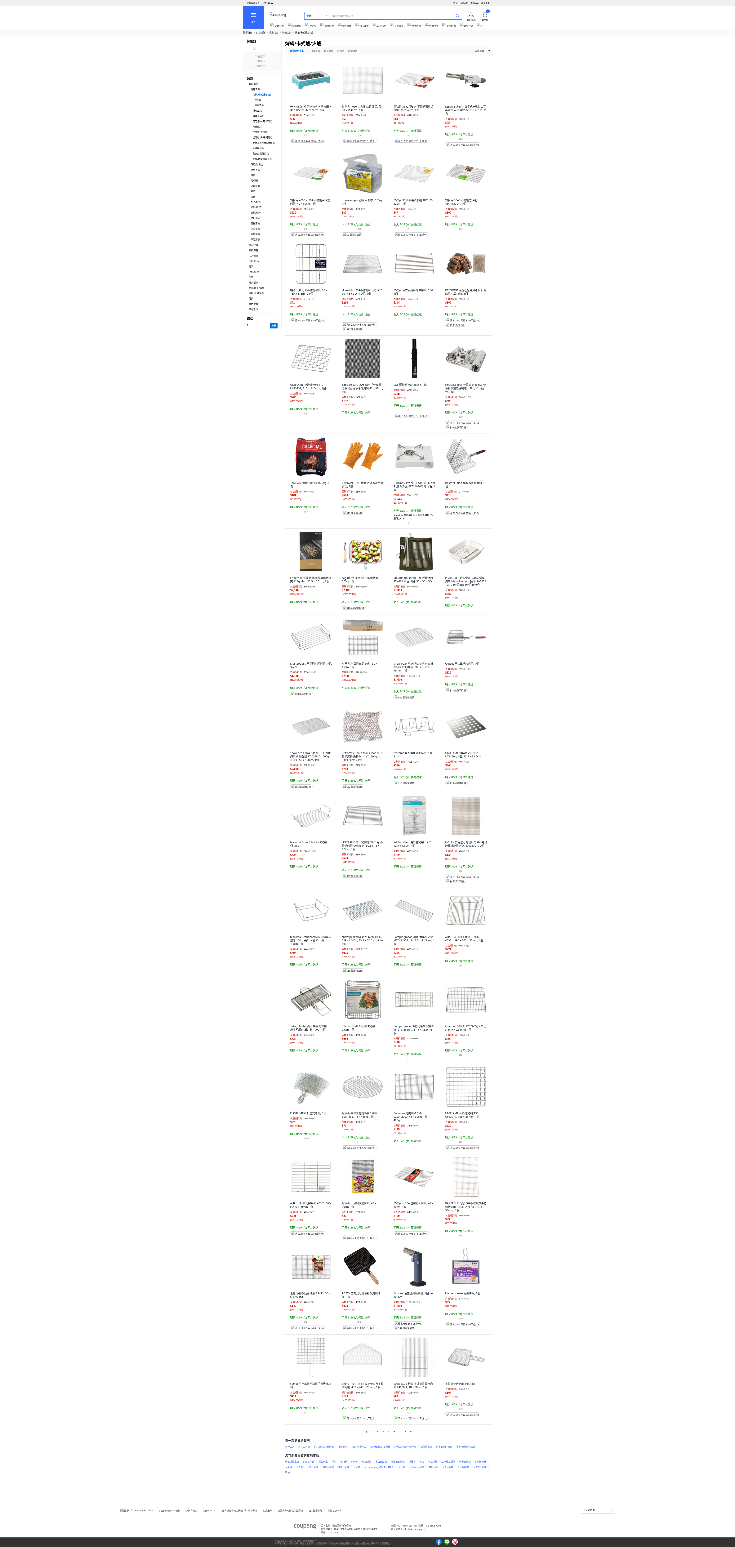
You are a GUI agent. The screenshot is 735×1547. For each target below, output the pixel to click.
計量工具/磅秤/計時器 (264, 143)
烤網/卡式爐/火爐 (304, 32)
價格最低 (315, 50)
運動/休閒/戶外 (256, 293)
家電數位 (253, 309)
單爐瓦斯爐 (312, 1467)
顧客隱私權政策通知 (232, 1510)
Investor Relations (144, 1510)
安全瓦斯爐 (465, 1461)
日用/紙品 (254, 261)
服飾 (251, 298)
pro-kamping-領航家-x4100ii (379, 1467)
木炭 (422, 1461)
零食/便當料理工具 (262, 159)
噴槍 (287, 1472)
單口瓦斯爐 (381, 1461)
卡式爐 (401, 1467)
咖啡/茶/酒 (256, 207)
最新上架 (352, 50)
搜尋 (273, 325)
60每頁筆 (479, 50)
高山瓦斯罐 (344, 1467)
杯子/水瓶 (256, 202)
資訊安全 (267, 1510)
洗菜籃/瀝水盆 (260, 132)
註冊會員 (464, 3)
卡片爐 (299, 1467)
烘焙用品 (255, 218)
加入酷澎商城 (315, 1510)
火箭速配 (260, 32)
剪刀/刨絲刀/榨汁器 (263, 121)
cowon (354, 1461)
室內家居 (253, 304)
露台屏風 (323, 1461)
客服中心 (474, 3)
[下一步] (418, 1431)
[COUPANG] (305, 1527)
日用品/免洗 (257, 164)
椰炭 (334, 1461)
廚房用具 (255, 234)
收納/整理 (256, 212)
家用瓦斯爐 (308, 1461)
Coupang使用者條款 (169, 1510)
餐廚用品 (273, 32)
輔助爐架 (366, 1461)
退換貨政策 (191, 1510)
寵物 (251, 266)
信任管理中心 (209, 1510)
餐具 (253, 191)
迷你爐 (258, 99)
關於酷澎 (124, 1510)
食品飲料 (253, 245)
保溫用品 (255, 239)
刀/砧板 (254, 180)
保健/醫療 (254, 272)
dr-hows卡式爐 (417, 1467)
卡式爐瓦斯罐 (480, 1467)
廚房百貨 (255, 170)
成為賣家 (485, 3)
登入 (455, 3)
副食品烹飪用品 (261, 153)
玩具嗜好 (253, 282)
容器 (253, 196)
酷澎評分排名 (297, 50)
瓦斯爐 (357, 1467)
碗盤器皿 (255, 186)
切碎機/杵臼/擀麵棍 (263, 137)
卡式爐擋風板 (292, 1461)
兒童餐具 (255, 228)
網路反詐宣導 (335, 1510)
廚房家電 (255, 223)
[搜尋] (458, 16)
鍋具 (253, 175)
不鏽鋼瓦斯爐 (398, 1461)
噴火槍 (343, 1461)
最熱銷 (340, 50)
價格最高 (328, 50)
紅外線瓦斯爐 (448, 1461)
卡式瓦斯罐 (463, 1467)
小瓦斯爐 (432, 1461)
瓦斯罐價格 (480, 1461)
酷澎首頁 (247, 32)
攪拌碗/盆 (258, 126)
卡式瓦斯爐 (447, 1467)
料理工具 (286, 32)
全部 (308, 15)
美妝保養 (253, 250)
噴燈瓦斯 (433, 1467)
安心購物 (252, 1510)
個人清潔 (253, 255)
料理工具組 (258, 116)
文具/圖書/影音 (256, 288)
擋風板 (412, 1461)
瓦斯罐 (288, 1467)
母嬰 (251, 277)
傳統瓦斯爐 (328, 1467)
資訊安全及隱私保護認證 (290, 1510)
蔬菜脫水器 (258, 148)
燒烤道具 (259, 105)
